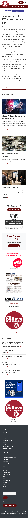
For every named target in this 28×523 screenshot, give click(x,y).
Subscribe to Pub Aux (7, 448)
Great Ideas (5, 459)
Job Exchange (6, 463)
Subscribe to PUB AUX (14, 306)
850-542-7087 (14, 502)
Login (21, 2)
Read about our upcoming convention (11, 346)
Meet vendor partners (10, 188)
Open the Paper (14, 303)
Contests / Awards (7, 472)
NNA (4, 478)
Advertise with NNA (14, 206)
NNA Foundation (6, 480)
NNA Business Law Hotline (8, 440)
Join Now (5, 438)
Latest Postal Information (8, 432)
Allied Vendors (6, 456)
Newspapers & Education (8, 465)
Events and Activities (7, 437)
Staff (4, 484)
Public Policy (5, 431)
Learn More (13, 333)
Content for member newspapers (10, 457)
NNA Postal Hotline (7, 442)
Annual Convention (7, 470)
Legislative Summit (7, 474)
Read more (4, 130)
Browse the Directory (14, 246)
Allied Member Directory (14, 237)
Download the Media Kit (14, 209)
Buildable (24, 513)
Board (4, 486)
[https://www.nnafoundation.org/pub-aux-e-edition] (14, 282)
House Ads (5, 461)
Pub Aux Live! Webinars (8, 466)
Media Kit (5, 450)
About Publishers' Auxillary (8, 446)
